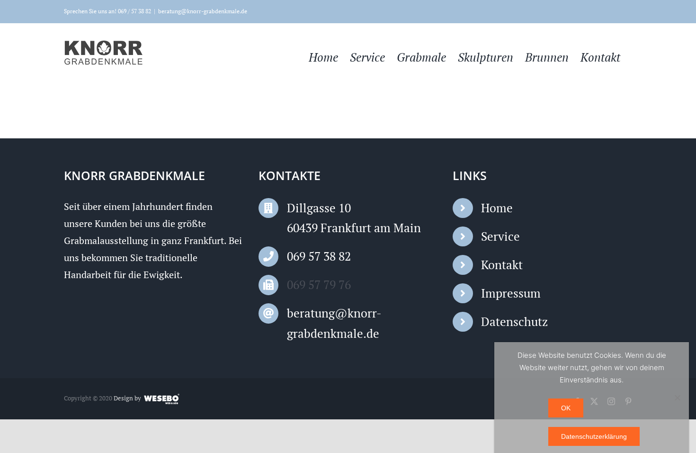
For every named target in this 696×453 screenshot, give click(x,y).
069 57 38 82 (319, 256)
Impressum (511, 293)
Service (500, 236)
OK (566, 408)
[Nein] (677, 397)
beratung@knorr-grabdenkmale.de (202, 11)
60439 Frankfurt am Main (354, 228)
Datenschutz (514, 321)
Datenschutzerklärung (594, 436)
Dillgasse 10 (319, 208)
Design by (127, 398)
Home (497, 208)
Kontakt (502, 264)
